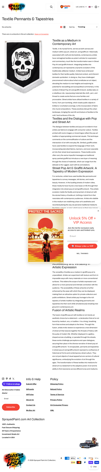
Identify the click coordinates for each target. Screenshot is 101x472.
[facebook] (10, 379)
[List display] (64, 27)
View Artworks (3, 7)
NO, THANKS (82, 253)
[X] (13, 379)
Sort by (72, 27)
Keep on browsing (41, 34)
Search (51, 7)
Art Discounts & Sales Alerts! (11, 391)
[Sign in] (97, 7)
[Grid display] (61, 27)
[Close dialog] (98, 210)
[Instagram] (3, 379)
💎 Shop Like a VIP (82, 246)
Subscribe (10, 407)
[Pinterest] (7, 379)
